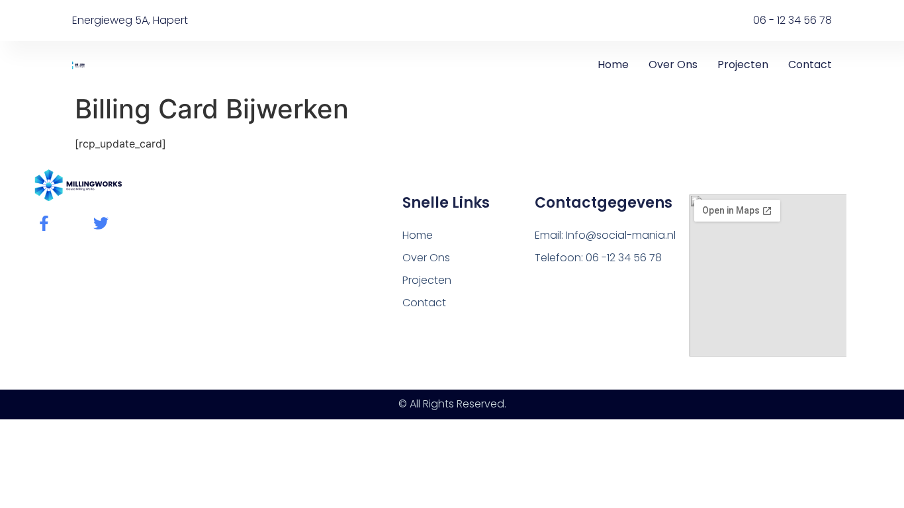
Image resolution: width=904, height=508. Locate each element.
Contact (810, 64)
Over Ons (673, 64)
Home (613, 64)
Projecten (742, 64)
